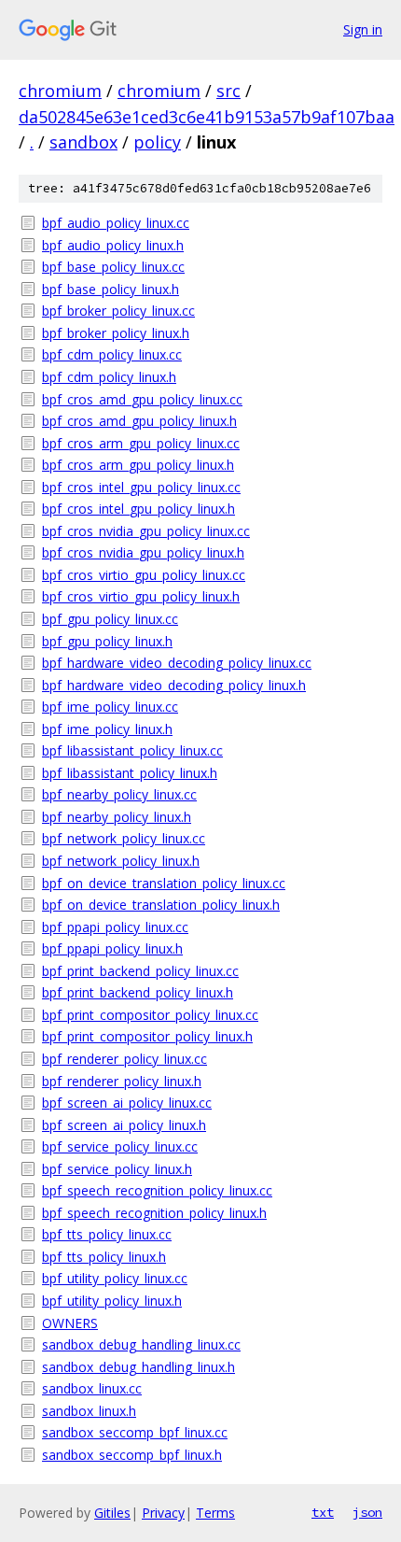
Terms (215, 1512)
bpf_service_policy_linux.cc (120, 1146)
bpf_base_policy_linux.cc (113, 267)
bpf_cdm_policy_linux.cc (112, 354)
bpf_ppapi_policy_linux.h (112, 948)
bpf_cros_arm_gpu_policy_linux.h (138, 465)
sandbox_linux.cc (92, 1388)
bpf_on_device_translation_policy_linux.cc (163, 883)
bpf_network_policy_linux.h (121, 861)
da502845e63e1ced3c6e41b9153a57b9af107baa (206, 117)
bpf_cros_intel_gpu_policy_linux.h (138, 508)
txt (322, 1512)
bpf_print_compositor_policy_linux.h (147, 1036)
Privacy (163, 1512)
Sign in (362, 29)
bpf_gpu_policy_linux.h (107, 641)
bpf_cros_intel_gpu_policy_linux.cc (141, 487)
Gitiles (112, 1512)
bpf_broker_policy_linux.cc (118, 310)
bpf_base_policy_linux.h (110, 289)
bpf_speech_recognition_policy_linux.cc (157, 1190)
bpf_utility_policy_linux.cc (114, 1278)
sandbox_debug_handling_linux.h (138, 1367)
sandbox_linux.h (89, 1411)
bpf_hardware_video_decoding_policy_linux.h (174, 685)
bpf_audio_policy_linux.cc (115, 223)
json (367, 1512)
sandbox (83, 142)
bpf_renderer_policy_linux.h (121, 1081)
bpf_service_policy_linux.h (117, 1169)
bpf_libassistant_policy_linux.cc (132, 750)
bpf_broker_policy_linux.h (115, 333)
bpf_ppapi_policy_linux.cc (115, 927)
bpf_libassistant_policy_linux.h (129, 773)
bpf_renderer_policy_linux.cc (124, 1059)
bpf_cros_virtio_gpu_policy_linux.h (141, 596)
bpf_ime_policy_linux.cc (110, 706)
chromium (60, 90)
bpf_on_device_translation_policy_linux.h (161, 904)
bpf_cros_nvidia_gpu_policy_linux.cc (146, 531)
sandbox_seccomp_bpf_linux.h (132, 1455)
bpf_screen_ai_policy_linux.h (124, 1125)
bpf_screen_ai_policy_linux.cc (127, 1102)
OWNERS (70, 1323)
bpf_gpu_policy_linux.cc (110, 619)
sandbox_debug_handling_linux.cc (141, 1344)
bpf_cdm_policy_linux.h (109, 377)
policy (157, 142)
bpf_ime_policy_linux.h (107, 729)
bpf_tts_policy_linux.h (104, 1257)
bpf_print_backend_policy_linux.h (137, 992)
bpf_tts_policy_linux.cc (107, 1234)
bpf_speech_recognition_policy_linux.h (154, 1213)
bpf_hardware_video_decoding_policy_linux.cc (176, 663)
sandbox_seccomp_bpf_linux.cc (135, 1432)
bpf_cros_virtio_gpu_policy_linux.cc (143, 575)
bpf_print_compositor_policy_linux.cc (150, 1015)
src (228, 90)
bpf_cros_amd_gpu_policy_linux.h (139, 421)
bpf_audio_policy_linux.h (113, 245)
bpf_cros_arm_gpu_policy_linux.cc (141, 443)
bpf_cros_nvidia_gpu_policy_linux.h (143, 552)
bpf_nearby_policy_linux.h (116, 817)
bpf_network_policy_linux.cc (123, 838)
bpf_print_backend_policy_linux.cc (140, 971)
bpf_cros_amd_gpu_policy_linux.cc (142, 399)
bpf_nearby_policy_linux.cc (119, 794)
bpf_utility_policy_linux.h (112, 1300)
